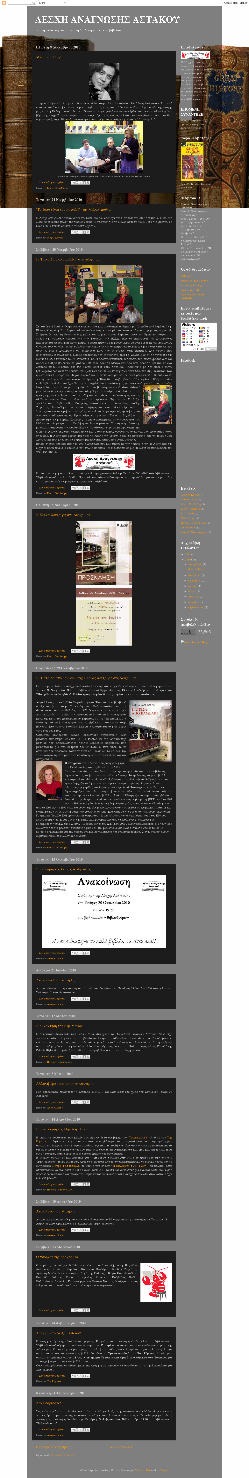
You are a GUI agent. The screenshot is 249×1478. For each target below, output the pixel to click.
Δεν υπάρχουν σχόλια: (52, 182)
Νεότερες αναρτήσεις (53, 1446)
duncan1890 (143, 1470)
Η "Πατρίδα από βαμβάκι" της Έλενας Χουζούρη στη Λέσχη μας (86, 677)
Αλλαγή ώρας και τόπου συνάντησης (65, 1083)
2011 (188, 554)
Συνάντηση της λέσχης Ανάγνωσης (63, 869)
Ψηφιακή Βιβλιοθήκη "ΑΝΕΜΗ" (193, 296)
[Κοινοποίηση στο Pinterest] (88, 183)
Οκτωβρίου (195, 580)
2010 (188, 559)
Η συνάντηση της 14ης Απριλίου (61, 1129)
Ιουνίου (193, 586)
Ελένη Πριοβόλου (57, 188)
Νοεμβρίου (195, 575)
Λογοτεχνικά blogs (192, 285)
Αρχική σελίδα (122, 1446)
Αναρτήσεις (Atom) (62, 1455)
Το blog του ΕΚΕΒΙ (192, 290)
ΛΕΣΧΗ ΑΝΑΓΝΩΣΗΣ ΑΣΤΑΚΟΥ (107, 19)
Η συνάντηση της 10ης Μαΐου (59, 1025)
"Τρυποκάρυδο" (138, 1137)
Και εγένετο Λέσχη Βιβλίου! (58, 1332)
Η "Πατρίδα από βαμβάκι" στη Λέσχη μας (68, 259)
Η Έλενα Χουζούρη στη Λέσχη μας (63, 514)
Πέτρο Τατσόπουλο (65, 1165)
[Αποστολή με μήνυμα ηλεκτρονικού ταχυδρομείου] (73, 183)
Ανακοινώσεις (55, 958)
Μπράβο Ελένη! (48, 57)
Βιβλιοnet (186, 276)
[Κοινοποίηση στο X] (80, 183)
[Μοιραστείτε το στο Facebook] (84, 183)
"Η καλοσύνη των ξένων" (129, 1165)
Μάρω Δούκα (55, 237)
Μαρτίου (194, 602)
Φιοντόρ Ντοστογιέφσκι (195, 532)
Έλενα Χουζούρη (57, 493)
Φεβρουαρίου (196, 607)
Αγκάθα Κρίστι (190, 494)
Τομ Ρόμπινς (54, 1381)
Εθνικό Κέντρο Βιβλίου (194, 280)
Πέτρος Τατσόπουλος (59, 1062)
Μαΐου (192, 591)
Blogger (164, 1470)
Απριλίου (194, 596)
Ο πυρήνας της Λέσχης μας (57, 1256)
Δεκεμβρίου (195, 564)
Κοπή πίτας (187, 513)
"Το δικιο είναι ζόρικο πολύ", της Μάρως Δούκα (73, 209)
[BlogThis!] (77, 183)
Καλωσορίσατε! (48, 1402)
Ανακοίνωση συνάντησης (55, 979)
